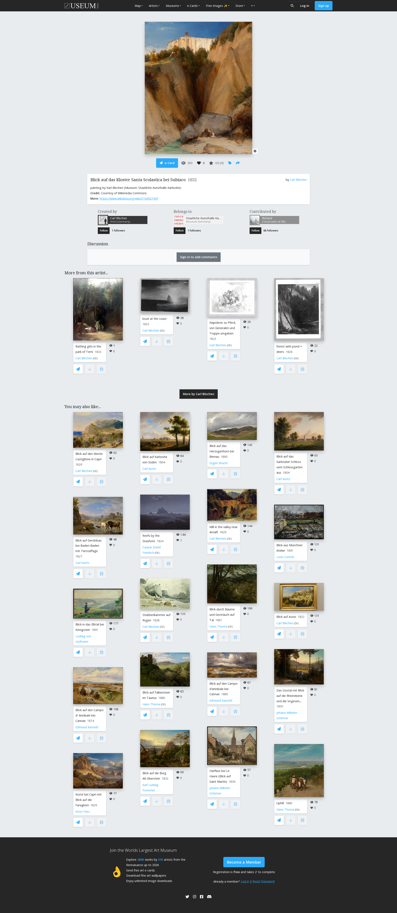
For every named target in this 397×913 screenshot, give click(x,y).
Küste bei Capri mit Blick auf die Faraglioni (88, 799)
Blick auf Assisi (286, 617)
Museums (172, 6)
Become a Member (244, 862)
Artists (153, 6)
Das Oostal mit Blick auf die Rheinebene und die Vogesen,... (290, 695)
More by (198, 394)
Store (239, 6)
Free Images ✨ (216, 6)
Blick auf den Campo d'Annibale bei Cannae (223, 689)
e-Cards (192, 6)
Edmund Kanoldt (86, 727)
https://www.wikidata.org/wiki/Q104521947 (129, 198)
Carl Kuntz (82, 563)
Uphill (280, 803)
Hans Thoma (151, 704)
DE (95, 358)
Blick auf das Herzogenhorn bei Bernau (221, 451)
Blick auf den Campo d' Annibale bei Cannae (89, 715)
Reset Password (263, 881)
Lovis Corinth (285, 557)
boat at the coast (154, 319)
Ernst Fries (82, 812)
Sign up (323, 6)
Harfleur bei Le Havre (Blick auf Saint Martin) (220, 776)
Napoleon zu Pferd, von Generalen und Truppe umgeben (222, 328)
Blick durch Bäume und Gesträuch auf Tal (222, 614)
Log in (304, 6)
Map (138, 6)
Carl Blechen (298, 180)
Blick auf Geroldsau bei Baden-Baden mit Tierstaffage (88, 545)
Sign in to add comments (198, 257)
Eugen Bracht (218, 463)
